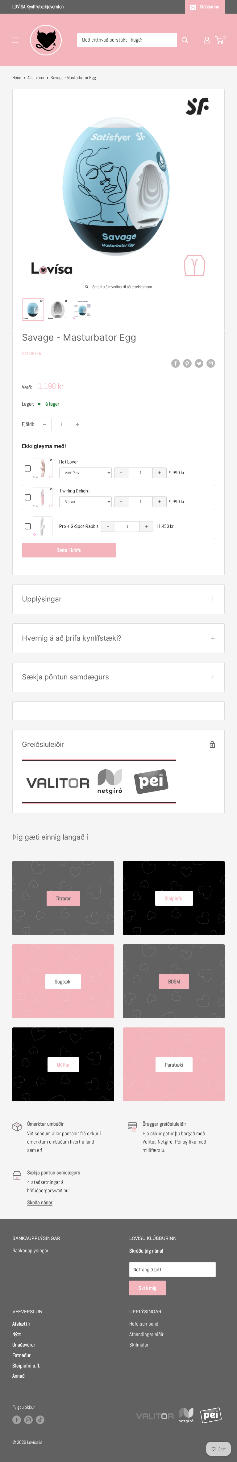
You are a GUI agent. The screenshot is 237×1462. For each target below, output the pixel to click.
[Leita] (185, 40)
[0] (219, 40)
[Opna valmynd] (15, 40)
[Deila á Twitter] (199, 363)
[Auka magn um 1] (77, 424)
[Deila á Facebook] (175, 363)
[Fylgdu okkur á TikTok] (40, 1419)
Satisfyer (31, 353)
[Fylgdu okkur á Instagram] (28, 1419)
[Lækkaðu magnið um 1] (44, 424)
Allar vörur (35, 77)
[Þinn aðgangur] (207, 40)
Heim (16, 77)
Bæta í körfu (68, 550)
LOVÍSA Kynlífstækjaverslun (38, 6)
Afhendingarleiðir (146, 1334)
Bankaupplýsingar (30, 1250)
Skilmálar (138, 1344)
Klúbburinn (209, 6)
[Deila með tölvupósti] (210, 363)
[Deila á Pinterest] (187, 363)
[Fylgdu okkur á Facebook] (16, 1419)
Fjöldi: (28, 424)
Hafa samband (143, 1323)
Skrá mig (147, 1288)
